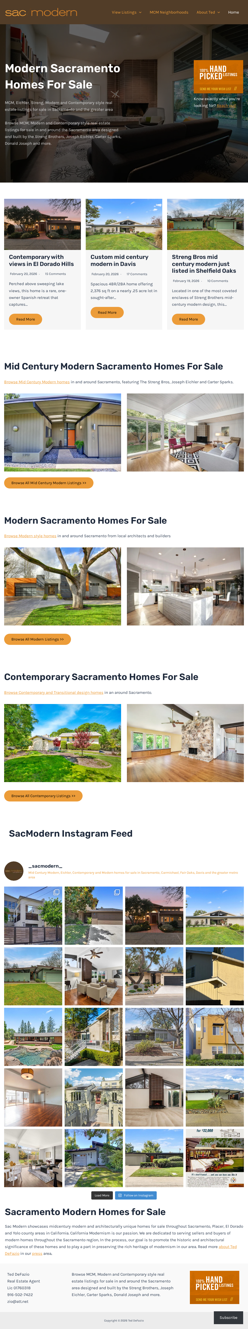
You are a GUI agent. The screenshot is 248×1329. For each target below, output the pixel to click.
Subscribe (228, 1317)
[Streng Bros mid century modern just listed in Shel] (33, 976)
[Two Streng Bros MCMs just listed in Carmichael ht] (94, 976)
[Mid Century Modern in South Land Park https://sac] (33, 1097)
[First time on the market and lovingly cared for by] (154, 1158)
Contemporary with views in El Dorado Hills (41, 260)
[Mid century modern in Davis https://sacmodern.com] (154, 1037)
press (37, 1253)
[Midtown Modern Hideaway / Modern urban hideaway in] (33, 916)
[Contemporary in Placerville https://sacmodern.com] (33, 1037)
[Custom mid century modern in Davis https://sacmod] (215, 916)
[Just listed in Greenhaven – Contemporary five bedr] (94, 916)
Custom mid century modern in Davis (119, 260)
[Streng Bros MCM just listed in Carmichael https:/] (154, 976)
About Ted (206, 12)
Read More (25, 319)
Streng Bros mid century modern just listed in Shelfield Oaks (204, 264)
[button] (139, 12)
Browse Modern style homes (30, 535)
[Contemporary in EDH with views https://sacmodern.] (94, 1037)
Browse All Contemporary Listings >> (43, 795)
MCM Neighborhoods (169, 12)
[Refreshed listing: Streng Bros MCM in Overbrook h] (33, 1158)
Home (233, 12)
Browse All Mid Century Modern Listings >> (48, 482)
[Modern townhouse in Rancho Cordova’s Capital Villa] (215, 1037)
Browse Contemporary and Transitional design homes (53, 692)
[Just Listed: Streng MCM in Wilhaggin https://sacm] (154, 1097)
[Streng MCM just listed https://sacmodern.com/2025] (94, 1158)
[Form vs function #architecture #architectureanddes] (215, 976)
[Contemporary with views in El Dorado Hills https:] (154, 916)
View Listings (124, 12)
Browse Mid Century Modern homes (37, 381)
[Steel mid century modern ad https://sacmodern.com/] (215, 1158)
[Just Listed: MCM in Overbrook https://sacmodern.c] (215, 1097)
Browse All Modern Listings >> (37, 639)
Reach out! (226, 105)
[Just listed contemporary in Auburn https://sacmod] (94, 1097)
